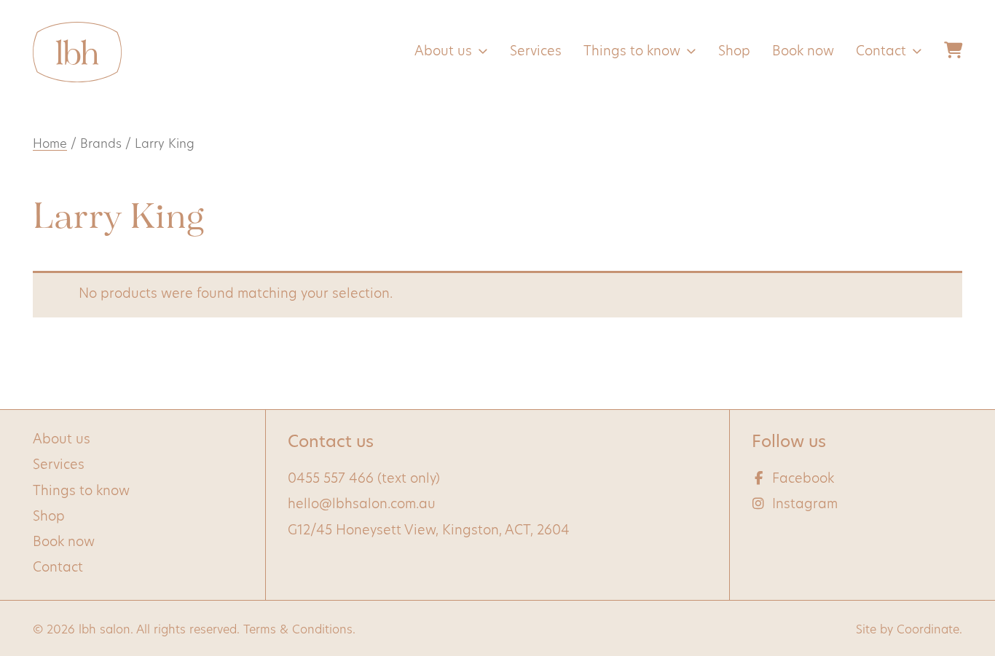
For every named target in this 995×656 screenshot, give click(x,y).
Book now (803, 52)
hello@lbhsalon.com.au (362, 505)
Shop (734, 52)
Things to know (631, 52)
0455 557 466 (331, 479)
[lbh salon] (77, 52)
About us (443, 52)
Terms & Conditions (298, 630)
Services (536, 52)
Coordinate (928, 630)
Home (50, 145)
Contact (881, 52)
